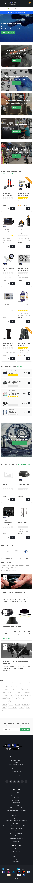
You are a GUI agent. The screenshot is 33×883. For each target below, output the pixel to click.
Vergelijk (16, 859)
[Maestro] (18, 872)
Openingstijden (16, 831)
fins (11, 701)
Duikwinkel (16, 836)
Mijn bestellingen (16, 851)
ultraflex (21, 707)
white (28, 707)
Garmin (11, 689)
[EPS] (29, 869)
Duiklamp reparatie (16, 815)
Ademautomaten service (16, 808)
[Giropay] (3, 872)
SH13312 (5, 484)
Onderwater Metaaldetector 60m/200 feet (8, 195)
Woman (27, 695)
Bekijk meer (16, 60)
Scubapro (12, 692)
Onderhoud (25, 689)
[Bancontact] (29, 872)
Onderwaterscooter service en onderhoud (16, 820)
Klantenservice (16, 802)
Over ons (16, 792)
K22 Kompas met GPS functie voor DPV (8, 233)
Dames (4, 686)
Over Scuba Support (16, 828)
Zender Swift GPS (23, 484)
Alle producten (16, 861)
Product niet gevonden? (16, 833)
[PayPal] (9, 875)
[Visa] (19, 875)
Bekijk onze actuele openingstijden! (16, 12)
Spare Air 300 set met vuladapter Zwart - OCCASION (24, 195)
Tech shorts (5, 695)
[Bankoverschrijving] (8, 869)
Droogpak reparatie (16, 818)
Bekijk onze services (8, 32)
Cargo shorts (25, 683)
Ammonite (16, 683)
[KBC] (13, 872)
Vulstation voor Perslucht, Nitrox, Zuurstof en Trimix (16, 825)
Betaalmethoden (16, 800)
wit (3, 710)
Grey (18, 689)
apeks (10, 698)
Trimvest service (16, 823)
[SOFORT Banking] (24, 869)
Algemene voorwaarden (16, 795)
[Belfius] (13, 869)
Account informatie (16, 848)
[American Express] (3, 869)
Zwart (4, 698)
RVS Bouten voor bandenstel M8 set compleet (24, 524)
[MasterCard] (24, 872)
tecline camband (13, 707)
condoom (5, 701)
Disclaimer (16, 797)
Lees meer (6, 604)
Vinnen (13, 695)
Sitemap (16, 805)
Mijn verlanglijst (16, 856)
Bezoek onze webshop (20, 443)
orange (4, 704)
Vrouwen (20, 695)
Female (4, 689)
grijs (16, 701)
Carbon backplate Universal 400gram (24, 345)
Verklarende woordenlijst (16, 838)
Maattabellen (16, 841)
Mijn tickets (16, 854)
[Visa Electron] (24, 875)
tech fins (17, 704)
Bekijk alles (21, 366)
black (16, 698)
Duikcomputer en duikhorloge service (16, 810)
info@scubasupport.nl (17, 775)
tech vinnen (25, 704)
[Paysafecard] (14, 875)
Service (20, 692)
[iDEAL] (8, 872)
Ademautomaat (6, 683)
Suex (27, 692)
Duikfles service (16, 813)
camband (23, 698)
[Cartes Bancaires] (18, 869)
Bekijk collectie (6, 173)
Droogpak (12, 686)
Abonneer (26, 729)
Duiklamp (20, 686)
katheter (23, 701)
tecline (4, 707)
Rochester (5, 692)
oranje (11, 704)
